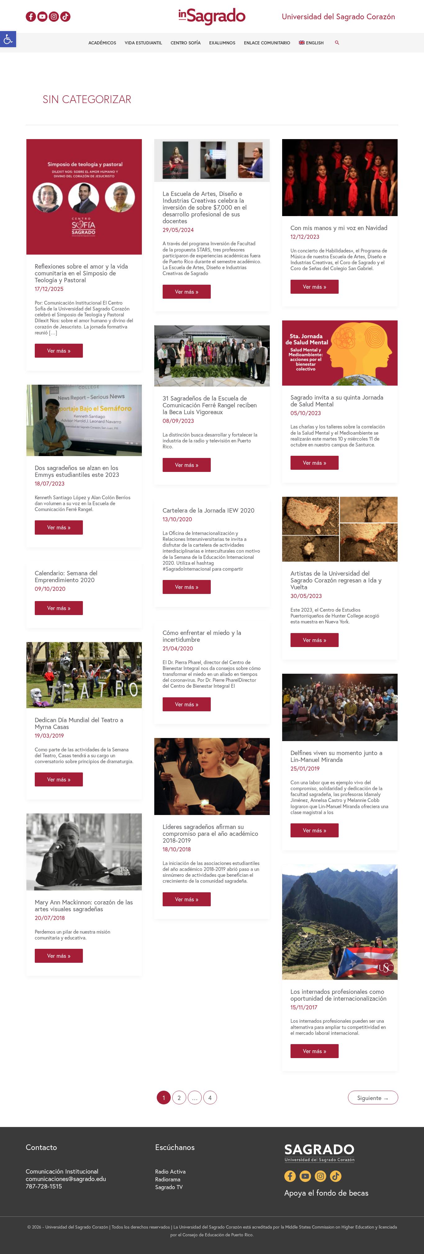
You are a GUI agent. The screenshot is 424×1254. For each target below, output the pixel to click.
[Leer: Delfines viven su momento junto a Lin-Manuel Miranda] (340, 706)
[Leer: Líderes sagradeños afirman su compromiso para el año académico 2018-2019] (212, 775)
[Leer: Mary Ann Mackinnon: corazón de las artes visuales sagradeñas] (84, 851)
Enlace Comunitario (267, 43)
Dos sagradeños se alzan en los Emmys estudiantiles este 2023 (77, 471)
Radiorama (167, 1179)
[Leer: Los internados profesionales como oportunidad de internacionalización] (340, 921)
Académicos (102, 43)
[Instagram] (54, 16)
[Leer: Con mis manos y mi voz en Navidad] (340, 176)
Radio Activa (170, 1171)
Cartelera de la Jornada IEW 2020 (209, 510)
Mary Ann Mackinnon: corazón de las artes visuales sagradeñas (84, 905)
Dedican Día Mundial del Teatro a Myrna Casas (79, 723)
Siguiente (373, 1098)
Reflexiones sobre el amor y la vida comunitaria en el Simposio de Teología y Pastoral (81, 273)
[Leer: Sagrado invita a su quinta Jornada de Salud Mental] (340, 352)
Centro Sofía (186, 43)
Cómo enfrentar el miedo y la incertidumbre (202, 636)
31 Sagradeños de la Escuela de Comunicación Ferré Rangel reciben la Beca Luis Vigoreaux (210, 405)
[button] (8, 39)
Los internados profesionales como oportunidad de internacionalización (338, 995)
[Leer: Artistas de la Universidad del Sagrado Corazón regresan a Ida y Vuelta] (340, 528)
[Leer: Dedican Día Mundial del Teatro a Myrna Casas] (84, 674)
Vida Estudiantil (143, 43)
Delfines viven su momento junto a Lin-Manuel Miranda (336, 756)
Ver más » (61, 352)
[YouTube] (42, 16)
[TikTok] (65, 16)
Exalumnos (222, 43)
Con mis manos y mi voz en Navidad (339, 228)
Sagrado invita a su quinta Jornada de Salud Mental (337, 400)
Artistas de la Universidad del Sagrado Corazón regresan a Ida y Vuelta (336, 580)
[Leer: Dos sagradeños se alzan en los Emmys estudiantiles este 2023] (84, 419)
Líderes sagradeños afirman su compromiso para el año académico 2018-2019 (210, 833)
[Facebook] (31, 16)
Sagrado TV (169, 1187)
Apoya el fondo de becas (326, 1193)
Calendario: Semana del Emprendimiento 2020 (66, 576)
